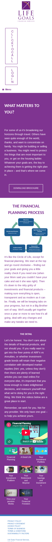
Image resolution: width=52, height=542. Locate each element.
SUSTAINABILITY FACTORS (18, 533)
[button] (10, 455)
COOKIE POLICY (14, 526)
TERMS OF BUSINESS (16, 528)
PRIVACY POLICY (14, 521)
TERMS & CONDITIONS (17, 531)
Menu (8, 89)
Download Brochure (26, 188)
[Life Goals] (26, 11)
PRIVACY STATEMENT (16, 523)
